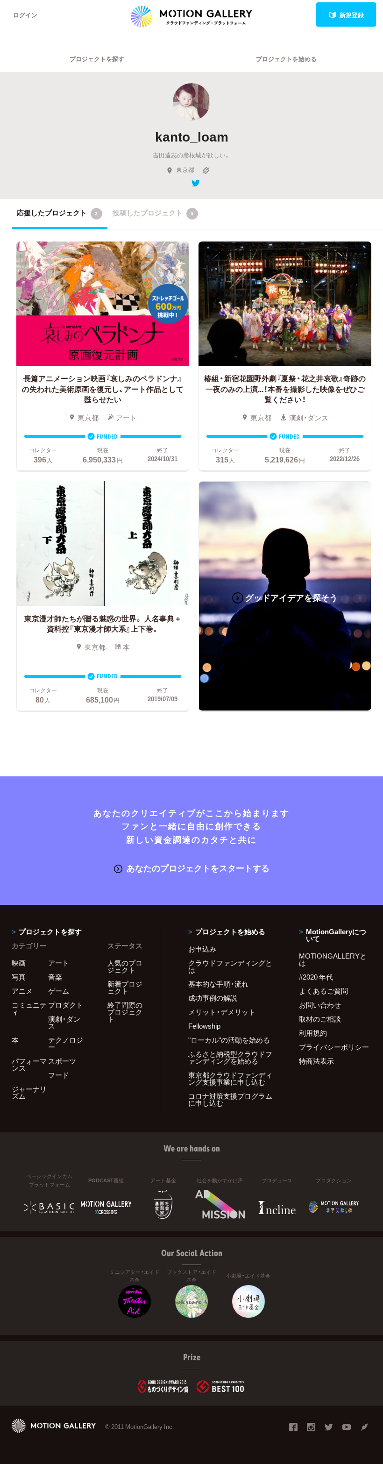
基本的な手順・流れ (218, 984)
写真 (19, 977)
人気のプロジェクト (124, 966)
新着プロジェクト (124, 987)
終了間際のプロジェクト (124, 1012)
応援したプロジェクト (57, 212)
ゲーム (58, 991)
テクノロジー (65, 1043)
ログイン (25, 14)
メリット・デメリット (221, 1012)
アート (58, 963)
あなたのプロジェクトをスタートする (198, 867)
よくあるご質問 (323, 991)
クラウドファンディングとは (230, 966)
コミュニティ (29, 1008)
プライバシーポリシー (334, 1047)
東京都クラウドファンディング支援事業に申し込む (230, 1078)
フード (58, 1075)
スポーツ (62, 1061)
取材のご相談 (320, 1019)
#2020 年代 (316, 977)
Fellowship (204, 1026)
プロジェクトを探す (97, 58)
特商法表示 (316, 1061)
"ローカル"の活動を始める (229, 1040)
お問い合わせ (320, 1005)
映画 (19, 963)
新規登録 (352, 14)
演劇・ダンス (64, 1022)
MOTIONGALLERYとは (333, 959)
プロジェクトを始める (286, 58)
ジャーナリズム (29, 1092)
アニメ (22, 991)
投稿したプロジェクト (153, 212)
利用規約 (313, 1033)
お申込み (202, 949)
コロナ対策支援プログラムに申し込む (230, 1099)
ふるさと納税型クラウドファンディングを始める (230, 1057)
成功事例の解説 (212, 998)
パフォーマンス (29, 1064)
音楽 (55, 977)
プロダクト (65, 1005)
